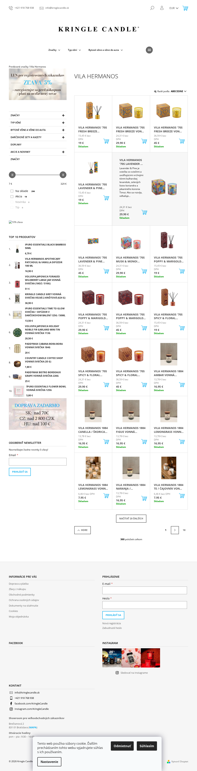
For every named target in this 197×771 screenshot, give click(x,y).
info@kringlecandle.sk (27, 692)
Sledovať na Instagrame (134, 672)
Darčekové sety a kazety (26, 137)
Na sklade (25, 191)
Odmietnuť (122, 746)
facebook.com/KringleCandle (31, 703)
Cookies (13, 611)
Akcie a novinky (20, 152)
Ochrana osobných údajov (24, 600)
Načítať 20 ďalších (131, 518)
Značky (15, 115)
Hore (84, 530)
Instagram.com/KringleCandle (32, 709)
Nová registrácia (111, 623)
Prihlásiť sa (20, 471)
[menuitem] (54, 50)
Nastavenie (49, 762)
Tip (19, 207)
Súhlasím (147, 746)
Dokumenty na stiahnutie (23, 605)
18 (184, 530)
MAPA (33, 727)
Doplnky (16, 144)
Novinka (22, 202)
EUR (172, 8)
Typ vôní (16, 122)
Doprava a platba (18, 583)
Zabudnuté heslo (112, 628)
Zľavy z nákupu (17, 589)
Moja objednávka (19, 616)
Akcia (21, 196)
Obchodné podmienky (22, 594)
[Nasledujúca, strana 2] (175, 530)
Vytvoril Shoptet (179, 761)
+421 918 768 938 (24, 698)
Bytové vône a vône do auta (28, 130)
